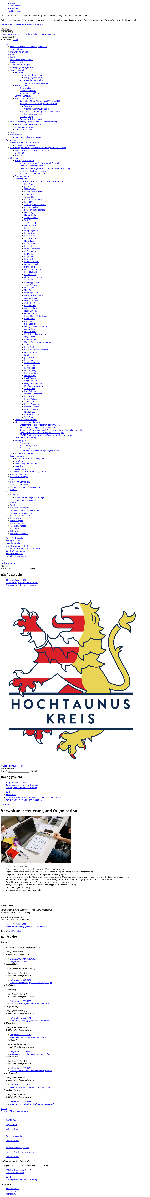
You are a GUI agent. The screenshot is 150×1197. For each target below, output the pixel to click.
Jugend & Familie (13, 543)
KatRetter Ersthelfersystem (32, 93)
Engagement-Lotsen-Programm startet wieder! (40, 425)
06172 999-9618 (20, 1068)
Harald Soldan (30, 215)
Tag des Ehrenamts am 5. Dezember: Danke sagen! (42, 432)
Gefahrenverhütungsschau (36, 83)
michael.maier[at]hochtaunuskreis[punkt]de (26, 926)
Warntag (28, 106)
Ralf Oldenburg (31, 251)
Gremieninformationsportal (22, 513)
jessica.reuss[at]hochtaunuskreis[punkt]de (30, 1087)
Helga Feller (29, 336)
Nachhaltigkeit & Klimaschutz (18, 515)
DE (2, 560)
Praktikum (19, 466)
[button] (15, 39)
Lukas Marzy (29, 228)
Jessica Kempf (30, 186)
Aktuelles (10, 44)
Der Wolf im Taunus (19, 52)
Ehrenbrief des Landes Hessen (33, 171)
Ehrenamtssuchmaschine (26, 419)
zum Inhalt (10, 3)
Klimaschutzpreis (17, 528)
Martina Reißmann (32, 269)
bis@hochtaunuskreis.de (23, 959)
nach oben (25, 1111)
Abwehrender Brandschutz (31, 75)
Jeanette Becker (31, 207)
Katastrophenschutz (24, 98)
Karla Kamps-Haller (32, 360)
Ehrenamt (14, 158)
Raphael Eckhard (31, 261)
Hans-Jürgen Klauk (32, 212)
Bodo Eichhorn (31, 308)
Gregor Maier (30, 197)
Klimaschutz (15, 518)
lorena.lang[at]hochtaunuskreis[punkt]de (30, 1054)
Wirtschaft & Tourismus (16, 556)
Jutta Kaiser (29, 357)
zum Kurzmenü (12, 8)
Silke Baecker (30, 324)
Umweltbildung (17, 523)
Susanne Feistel (31, 238)
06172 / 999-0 (19, 961)
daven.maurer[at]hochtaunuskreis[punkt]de (31, 1070)
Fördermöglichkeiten (24, 453)
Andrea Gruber (31, 298)
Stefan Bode (29, 318)
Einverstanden (7, 32)
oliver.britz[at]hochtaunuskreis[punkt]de (29, 1037)
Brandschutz (20, 72)
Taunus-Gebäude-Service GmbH (29, 124)
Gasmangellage (26, 116)
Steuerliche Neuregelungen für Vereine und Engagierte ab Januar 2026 (51, 430)
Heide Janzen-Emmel (33, 300)
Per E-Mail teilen (14, 931)
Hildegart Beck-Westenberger (37, 326)
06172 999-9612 (20, 1034)
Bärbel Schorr (30, 396)
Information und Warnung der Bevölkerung (39, 103)
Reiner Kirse (29, 368)
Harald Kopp (30, 375)
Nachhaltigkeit (16, 520)
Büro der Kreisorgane (19, 507)
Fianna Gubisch (31, 225)
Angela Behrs (30, 329)
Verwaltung (11, 140)
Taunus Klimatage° (18, 526)
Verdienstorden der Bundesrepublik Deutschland (41, 163)
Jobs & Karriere (17, 456)
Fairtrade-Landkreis (19, 533)
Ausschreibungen (18, 474)
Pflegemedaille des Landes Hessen (35, 173)
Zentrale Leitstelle (23, 96)
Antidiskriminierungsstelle (21, 64)
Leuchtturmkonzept (33, 114)
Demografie (20, 153)
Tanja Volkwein (31, 285)
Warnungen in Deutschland (36, 109)
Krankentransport (28, 90)
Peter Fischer (30, 339)
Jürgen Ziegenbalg (32, 404)
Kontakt (13, 489)
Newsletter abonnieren (25, 145)
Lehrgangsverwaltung (33, 77)
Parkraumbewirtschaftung (26, 129)
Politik (8, 492)
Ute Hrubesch (30, 352)
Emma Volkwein (31, 399)
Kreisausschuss (17, 502)
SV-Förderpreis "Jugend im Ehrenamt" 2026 (39, 427)
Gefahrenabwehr (17, 70)
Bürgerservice (12, 479)
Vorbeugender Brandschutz (32, 80)
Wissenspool (20, 440)
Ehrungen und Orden (24, 160)
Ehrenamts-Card (22, 176)
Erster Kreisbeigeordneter (21, 59)
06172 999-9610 (16, 924)
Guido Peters (30, 305)
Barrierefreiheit (12, 1188)
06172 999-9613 (20, 1051)
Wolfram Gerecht (32, 406)
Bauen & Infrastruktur (15, 538)
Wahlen (13, 505)
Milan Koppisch (31, 409)
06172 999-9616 (20, 1101)
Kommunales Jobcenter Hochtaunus (22, 582)
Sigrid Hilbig (29, 267)
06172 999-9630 (20, 1001)
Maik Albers (29, 184)
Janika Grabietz (31, 347)
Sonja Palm (29, 194)
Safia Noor (29, 417)
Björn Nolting (30, 259)
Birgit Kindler (30, 256)
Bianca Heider (30, 243)
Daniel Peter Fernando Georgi (37, 342)
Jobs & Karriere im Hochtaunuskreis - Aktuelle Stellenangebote (28, 34)
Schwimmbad (16, 134)
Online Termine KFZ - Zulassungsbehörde (28, 46)
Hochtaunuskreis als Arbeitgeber (29, 458)
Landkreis (10, 54)
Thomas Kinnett (31, 365)
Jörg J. (26, 355)
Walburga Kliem (31, 292)
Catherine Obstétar (32, 303)
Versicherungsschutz (29, 445)
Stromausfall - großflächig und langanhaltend (40, 111)
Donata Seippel (31, 264)
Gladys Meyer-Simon (33, 383)
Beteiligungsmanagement (21, 67)
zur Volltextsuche (13, 11)
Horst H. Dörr (30, 331)
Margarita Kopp (31, 373)
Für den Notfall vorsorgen (31, 119)
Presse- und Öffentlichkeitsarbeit (24, 142)
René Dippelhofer (32, 282)
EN (4, 560)
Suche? (4, 771)
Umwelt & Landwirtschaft (17, 546)
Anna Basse (29, 321)
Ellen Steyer (29, 235)
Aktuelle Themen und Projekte (28, 422)
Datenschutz (25, 448)
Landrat (13, 57)
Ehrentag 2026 (21, 178)
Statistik (18, 155)
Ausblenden (6, 29)
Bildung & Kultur (13, 540)
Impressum (11, 1194)
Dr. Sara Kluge (30, 370)
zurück (4, 1108)
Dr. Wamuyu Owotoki (33, 386)
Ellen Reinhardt (31, 391)
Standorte (10, 1177)
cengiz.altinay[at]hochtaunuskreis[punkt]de (30, 1020)
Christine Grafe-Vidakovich (36, 349)
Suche (3, 568)
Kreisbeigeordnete (18, 62)
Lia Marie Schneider (33, 393)
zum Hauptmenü (13, 5)
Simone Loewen (31, 217)
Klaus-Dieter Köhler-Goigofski (37, 316)
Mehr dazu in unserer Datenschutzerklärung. (22, 24)
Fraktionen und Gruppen (26, 500)
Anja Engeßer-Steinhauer (35, 204)
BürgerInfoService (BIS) (20, 482)
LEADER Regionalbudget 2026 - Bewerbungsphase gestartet (46, 435)
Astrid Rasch (29, 388)
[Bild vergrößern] (36, 839)
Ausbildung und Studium (26, 463)
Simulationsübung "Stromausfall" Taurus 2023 (40, 101)
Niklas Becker (30, 189)
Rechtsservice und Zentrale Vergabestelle (28, 471)
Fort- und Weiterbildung (25, 437)
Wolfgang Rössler (32, 230)
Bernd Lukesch (30, 272)
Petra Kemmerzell (32, 362)
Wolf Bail (28, 220)
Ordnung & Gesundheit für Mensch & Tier (24, 548)
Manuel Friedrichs (32, 248)
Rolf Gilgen (29, 254)
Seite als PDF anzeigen (11, 1111)
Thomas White (30, 401)
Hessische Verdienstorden (31, 165)
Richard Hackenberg (33, 199)
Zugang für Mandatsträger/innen (24, 510)
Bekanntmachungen (19, 476)
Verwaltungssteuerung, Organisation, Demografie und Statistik (38, 147)
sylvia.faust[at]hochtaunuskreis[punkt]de (29, 1003)
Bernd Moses (30, 202)
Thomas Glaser (31, 344)
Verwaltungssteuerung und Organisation (33, 150)
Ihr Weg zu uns (21, 461)
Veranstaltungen (17, 49)
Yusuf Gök (28, 279)
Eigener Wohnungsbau (25, 127)
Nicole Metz (29, 412)
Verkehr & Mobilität (14, 553)
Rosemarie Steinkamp (34, 191)
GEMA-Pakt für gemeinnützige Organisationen (40, 450)
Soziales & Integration (15, 551)
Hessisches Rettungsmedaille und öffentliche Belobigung (45, 168)
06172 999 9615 (20, 1084)
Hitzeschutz (15, 531)
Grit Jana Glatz (30, 313)
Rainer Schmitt (30, 233)
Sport (12, 132)
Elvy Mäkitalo (30, 378)
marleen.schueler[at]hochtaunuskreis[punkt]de (32, 1104)
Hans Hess (29, 241)
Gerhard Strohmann (33, 277)
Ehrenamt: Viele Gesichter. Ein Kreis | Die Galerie (41, 181)
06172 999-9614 (20, 1018)
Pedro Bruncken (31, 414)
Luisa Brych (29, 287)
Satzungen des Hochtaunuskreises (25, 137)
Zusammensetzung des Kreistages (30, 497)
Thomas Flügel (30, 222)
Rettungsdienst (21, 85)
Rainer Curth (30, 274)
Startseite (10, 792)
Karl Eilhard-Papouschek (35, 334)
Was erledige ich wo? (19, 484)
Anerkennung (26, 443)
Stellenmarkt (20, 469)
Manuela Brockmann (33, 295)
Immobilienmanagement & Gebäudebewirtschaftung (33, 121)
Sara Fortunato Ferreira (34, 210)
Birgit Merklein (30, 380)
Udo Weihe (29, 290)
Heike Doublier (31, 311)
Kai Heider (29, 246)
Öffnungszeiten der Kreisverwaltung (26, 487)
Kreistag (14, 494)
